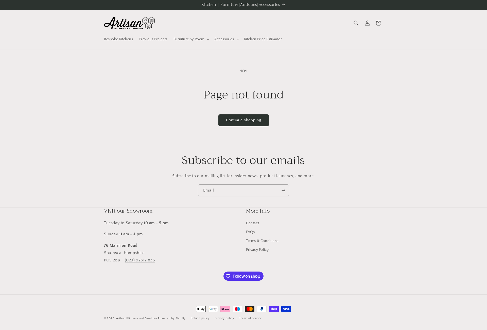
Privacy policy (224, 318)
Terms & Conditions (262, 241)
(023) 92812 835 (140, 260)
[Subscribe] (283, 190)
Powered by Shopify (172, 318)
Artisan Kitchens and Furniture (136, 318)
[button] (190, 39)
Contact (252, 223)
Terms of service (250, 318)
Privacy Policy (257, 250)
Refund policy (200, 318)
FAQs (250, 232)
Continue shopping (243, 120)
